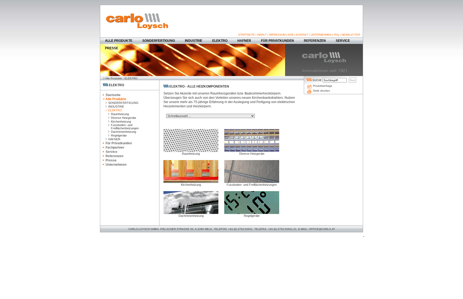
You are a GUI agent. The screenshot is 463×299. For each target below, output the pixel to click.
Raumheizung (191, 153)
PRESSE (111, 48)
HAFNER (244, 41)
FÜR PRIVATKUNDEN (277, 41)
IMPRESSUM (277, 34)
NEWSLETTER (351, 34)
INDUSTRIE (193, 41)
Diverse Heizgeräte (251, 153)
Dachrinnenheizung (191, 215)
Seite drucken (321, 90)
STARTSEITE (246, 34)
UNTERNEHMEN (321, 34)
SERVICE (343, 41)
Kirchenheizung (191, 184)
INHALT (262, 34)
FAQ (336, 34)
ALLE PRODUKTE (118, 41)
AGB (290, 34)
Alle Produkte (113, 78)
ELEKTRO (219, 41)
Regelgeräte (252, 215)
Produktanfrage (322, 85)
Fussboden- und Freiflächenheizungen (252, 184)
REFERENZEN (315, 41)
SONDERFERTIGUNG (158, 41)
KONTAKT (302, 34)
